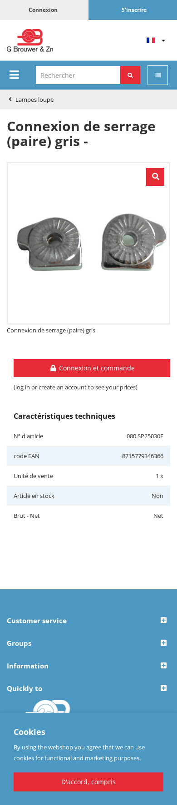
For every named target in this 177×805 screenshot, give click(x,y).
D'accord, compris (88, 781)
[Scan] (158, 75)
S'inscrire (134, 10)
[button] (88, 621)
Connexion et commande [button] (96, 368)
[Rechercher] (130, 75)
